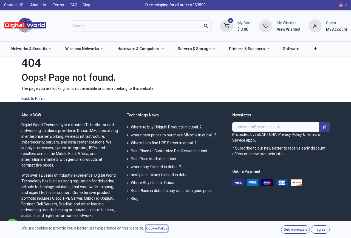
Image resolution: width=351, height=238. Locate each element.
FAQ (74, 5)
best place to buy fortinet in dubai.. (160, 175)
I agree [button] (320, 229)
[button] (324, 127)
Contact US (14, 5)
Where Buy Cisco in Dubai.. (153, 182)
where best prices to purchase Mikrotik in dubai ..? (173, 135)
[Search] (205, 26)
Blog (86, 5)
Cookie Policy (156, 228)
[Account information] (315, 25)
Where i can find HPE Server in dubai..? (163, 143)
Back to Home (33, 98)
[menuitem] (31, 49)
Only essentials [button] (295, 229)
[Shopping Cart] (226, 25)
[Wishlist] (265, 25)
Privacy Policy (290, 134)
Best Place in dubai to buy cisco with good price (171, 190)
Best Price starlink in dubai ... (155, 159)
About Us (38, 5)
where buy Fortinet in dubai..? (156, 167)
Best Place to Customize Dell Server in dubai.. (170, 151)
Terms (58, 5)
